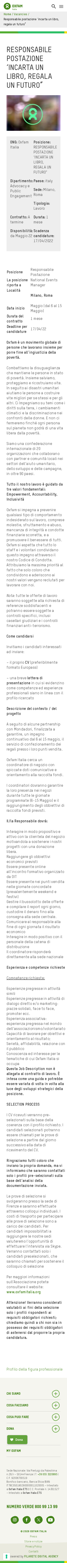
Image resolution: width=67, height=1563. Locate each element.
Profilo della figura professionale (35, 1370)
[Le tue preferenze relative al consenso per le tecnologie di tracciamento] (6, 1556)
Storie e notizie (33, 1541)
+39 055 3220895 (47, 1474)
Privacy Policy (33, 1546)
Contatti (34, 1551)
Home (7, 14)
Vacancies (20, 14)
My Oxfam (14, 1451)
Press (33, 1536)
